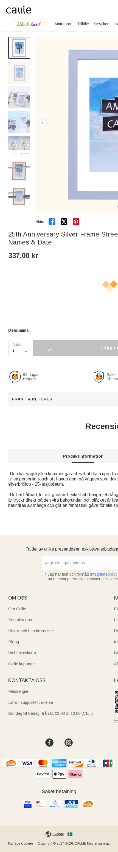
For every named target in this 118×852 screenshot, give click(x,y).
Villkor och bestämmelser (31, 630)
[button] (42, 123)
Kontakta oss (20, 619)
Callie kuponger (22, 663)
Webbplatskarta (22, 652)
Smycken (101, 24)
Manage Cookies (20, 843)
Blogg (13, 641)
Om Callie (17, 608)
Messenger (18, 691)
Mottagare (63, 24)
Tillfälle (83, 24)
